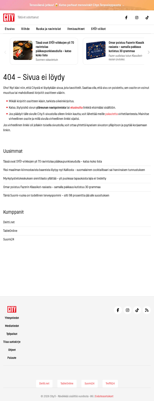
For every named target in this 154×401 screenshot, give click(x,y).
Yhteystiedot (12, 318)
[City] (11, 309)
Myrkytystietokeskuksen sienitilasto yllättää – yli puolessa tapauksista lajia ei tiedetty (54, 178)
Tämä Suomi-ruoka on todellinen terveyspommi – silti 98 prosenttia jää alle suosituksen (56, 195)
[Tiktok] (147, 17)
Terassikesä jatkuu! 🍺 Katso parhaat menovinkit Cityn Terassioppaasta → (77, 5)
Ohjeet (12, 349)
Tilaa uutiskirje (11, 341)
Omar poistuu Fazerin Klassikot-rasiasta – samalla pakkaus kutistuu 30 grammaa (51, 187)
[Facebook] (126, 17)
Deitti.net (9, 222)
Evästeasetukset (104, 396)
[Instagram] (136, 17)
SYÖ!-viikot (98, 29)
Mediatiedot (12, 326)
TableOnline (10, 230)
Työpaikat (11, 334)
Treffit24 (110, 383)
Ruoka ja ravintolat (48, 29)
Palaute (11, 357)
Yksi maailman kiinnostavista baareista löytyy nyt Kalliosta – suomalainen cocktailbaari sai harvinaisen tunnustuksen (74, 170)
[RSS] (147, 310)
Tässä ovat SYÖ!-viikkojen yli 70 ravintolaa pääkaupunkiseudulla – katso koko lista (52, 161)
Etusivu (10, 29)
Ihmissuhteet (76, 29)
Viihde (25, 29)
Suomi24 (8, 239)
